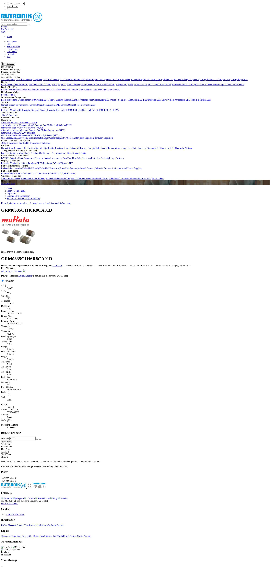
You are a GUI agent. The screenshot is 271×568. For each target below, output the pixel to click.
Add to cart (6, 441)
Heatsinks (86, 158)
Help (9, 56)
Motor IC (90, 79)
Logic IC (62, 84)
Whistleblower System (66, 536)
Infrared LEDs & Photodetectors (78, 100)
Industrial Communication (106, 168)
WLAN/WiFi (158, 178)
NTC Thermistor (161, 148)
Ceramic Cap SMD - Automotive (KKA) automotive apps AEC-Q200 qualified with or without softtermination (33, 133)
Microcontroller (73, 84)
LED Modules (149, 100)
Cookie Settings (84, 536)
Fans (65, 158)
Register (60, 525)
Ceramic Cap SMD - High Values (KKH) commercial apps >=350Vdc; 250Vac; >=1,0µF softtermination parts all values (36, 127)
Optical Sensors (75, 105)
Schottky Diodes (77, 89)
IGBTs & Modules (9, 110)
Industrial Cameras (86, 168)
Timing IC (194, 84)
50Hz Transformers (9, 143)
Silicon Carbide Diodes (96, 89)
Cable (20, 158)
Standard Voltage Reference (160, 79)
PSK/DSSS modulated (81, 178)
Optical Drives (68, 173)
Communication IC (19, 84)
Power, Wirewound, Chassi (120, 148)
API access (11, 525)
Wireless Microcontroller (140, 178)
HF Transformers (33, 143)
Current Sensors (8, 105)
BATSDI (5, 158)
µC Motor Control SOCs (233, 84)
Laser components (9, 100)
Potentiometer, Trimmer (143, 148)
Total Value (6, 454)
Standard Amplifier (139, 79)
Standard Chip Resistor (24, 148)
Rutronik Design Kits (143, 84)
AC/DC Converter (24, 79)
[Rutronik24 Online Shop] (21, 21)
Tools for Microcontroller (210, 84)
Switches (120, 158)
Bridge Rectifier (8, 89)
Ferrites (22, 143)
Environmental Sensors (26, 105)
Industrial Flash (24, 173)
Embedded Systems (68, 168)
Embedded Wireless (55, 178)
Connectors (29, 158)
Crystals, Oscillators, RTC (42, 153)
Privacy (25, 536)
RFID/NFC (96, 178)
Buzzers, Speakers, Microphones (15, 153)
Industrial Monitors (9, 163)
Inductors (46, 143)
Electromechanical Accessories (48, 158)
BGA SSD (6, 84)
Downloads (12, 49)
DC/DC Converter (51, 79)
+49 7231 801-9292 (15, 514)
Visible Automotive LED (179, 100)
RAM (130, 84)
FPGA (54, 84)
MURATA (57, 265)
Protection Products (100, 158)
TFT (71, 163)
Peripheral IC (121, 84)
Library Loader (25, 276)
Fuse (69, 158)
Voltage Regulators (239, 79)
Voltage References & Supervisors (215, 79)
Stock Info (5, 444)
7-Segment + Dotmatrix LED (129, 100)
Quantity (5, 438)
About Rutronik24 (42, 525)
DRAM (32, 84)
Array (84, 148)
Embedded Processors (49, 168)
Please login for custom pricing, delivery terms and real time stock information (35, 203)
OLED (39, 163)
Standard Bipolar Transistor (43, 110)
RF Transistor (24, 110)
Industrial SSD (54, 173)
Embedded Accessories (11, 168)
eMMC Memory (43, 84)
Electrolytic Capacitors (69, 138)
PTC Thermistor (177, 148)
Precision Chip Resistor (65, 148)
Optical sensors (24, 100)
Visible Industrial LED (201, 100)
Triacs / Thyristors (9, 115)
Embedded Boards (30, 168)
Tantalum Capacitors (104, 138)
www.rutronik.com (9, 503)
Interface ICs (80, 79)
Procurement (12, 41)
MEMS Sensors (60, 105)
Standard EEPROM (162, 84)
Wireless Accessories (119, 178)
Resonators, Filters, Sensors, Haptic (70, 153)
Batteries (14, 158)
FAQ (3, 525)
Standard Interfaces (180, 84)
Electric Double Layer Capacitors (44, 138)
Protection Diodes (44, 89)
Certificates (34, 536)
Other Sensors (89, 105)
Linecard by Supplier (10, 72)
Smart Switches (123, 79)
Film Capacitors (87, 138)
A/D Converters (8, 79)
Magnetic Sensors (45, 105)
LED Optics (110, 100)
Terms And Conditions (11, 536)
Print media (12, 51)
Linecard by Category (11, 69)
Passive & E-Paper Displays (55, 163)
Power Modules (8, 95)
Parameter (9, 281)
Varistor (188, 148)
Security (106, 178)
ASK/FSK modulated (10, 178)
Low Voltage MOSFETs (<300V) (71, 110)
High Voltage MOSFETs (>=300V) (103, 110)
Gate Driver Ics (67, 79)
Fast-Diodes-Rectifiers (26, 89)
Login (53, 525)
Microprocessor (88, 84)
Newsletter (29, 525)
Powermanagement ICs (105, 79)
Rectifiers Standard (61, 89)
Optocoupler (98, 100)
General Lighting (55, 100)
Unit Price (5, 449)
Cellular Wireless (37, 178)
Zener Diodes (113, 89)
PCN (9, 44)
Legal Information (48, 536)
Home (9, 36)
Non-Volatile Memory (105, 84)
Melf (79, 148)
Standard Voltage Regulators (186, 79)
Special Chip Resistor (45, 148)
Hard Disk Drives (40, 173)
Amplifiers (37, 79)
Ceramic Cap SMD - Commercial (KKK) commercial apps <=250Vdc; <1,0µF (19, 123)
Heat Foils (76, 158)
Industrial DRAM (9, 173)
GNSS (67, 178)
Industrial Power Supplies (130, 168)
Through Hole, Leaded (97, 148)
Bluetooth (25, 178)
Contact (10, 54)
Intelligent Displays (27, 163)
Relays (112, 158)
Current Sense (7, 148)
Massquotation (13, 46)
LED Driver (162, 100)
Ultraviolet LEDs (39, 100)
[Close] (2, 566)
